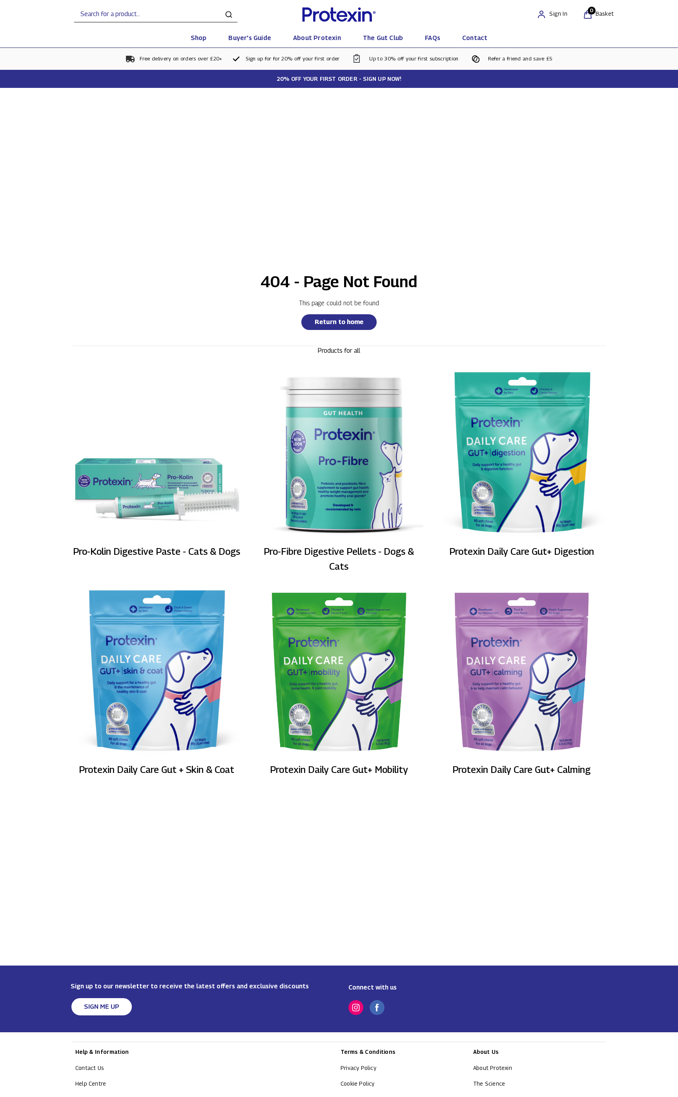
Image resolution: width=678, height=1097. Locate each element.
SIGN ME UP (101, 1006)
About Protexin (492, 1067)
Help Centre (90, 1083)
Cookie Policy (358, 1083)
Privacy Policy (358, 1067)
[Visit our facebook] (377, 1007)
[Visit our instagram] (355, 1007)
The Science (489, 1083)
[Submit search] (229, 14)
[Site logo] (339, 14)
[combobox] (155, 14)
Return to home (339, 322)
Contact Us (89, 1067)
